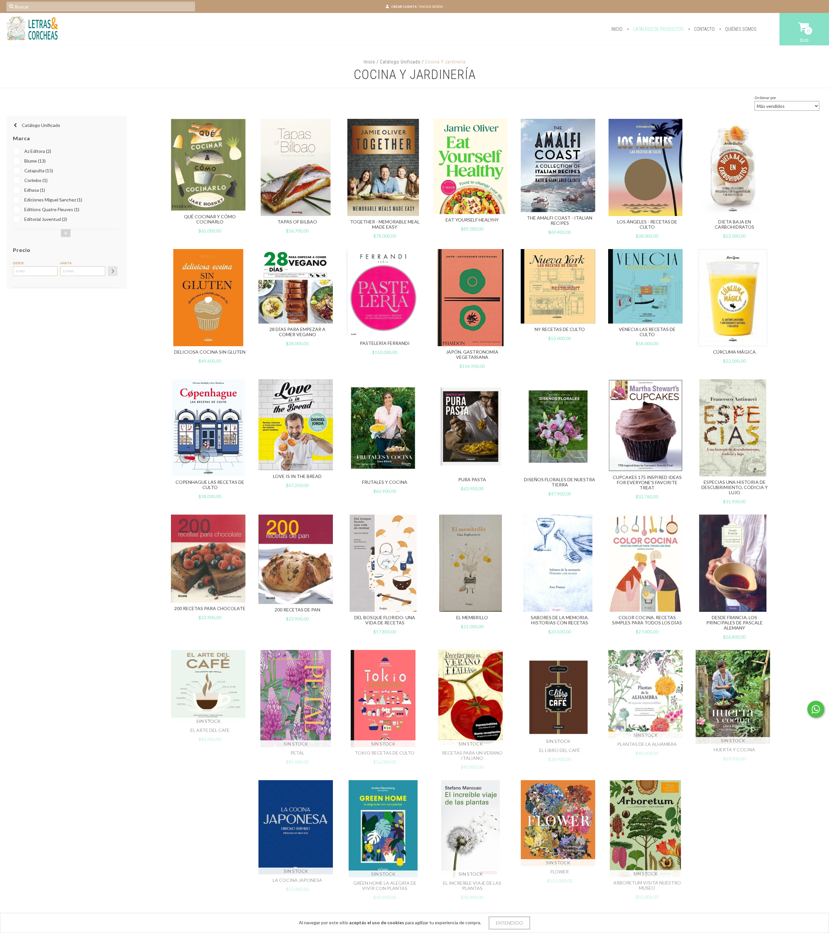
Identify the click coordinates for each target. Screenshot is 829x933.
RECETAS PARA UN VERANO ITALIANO (472, 755)
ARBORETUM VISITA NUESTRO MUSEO (647, 885)
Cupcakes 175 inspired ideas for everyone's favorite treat (647, 482)
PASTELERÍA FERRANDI (385, 343)
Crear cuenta (404, 6)
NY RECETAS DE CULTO (560, 329)
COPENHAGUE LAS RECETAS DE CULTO (210, 484)
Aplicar (113, 271)
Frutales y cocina (384, 482)
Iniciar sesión (431, 6)
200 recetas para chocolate (209, 608)
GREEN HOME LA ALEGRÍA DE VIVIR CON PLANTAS (384, 885)
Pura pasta (472, 479)
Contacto (704, 29)
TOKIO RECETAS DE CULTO (384, 753)
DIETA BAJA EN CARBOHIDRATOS (734, 224)
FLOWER (560, 871)
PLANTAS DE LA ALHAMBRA (647, 744)
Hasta (66, 263)
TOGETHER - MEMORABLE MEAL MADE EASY (385, 224)
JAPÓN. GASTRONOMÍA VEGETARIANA (472, 354)
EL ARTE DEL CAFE (210, 730)
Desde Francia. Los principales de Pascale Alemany (734, 623)
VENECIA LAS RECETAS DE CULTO (647, 331)
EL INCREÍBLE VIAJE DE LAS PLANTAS (472, 885)
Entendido (509, 923)
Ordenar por (765, 97)
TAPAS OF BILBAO (297, 221)
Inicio (616, 29)
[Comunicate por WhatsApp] (815, 709)
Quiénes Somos (740, 29)
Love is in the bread (297, 476)
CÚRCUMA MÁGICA (734, 352)
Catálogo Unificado (400, 61)
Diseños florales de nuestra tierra (559, 482)
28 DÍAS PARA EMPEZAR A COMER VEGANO (297, 331)
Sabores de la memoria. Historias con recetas (560, 620)
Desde (18, 263)
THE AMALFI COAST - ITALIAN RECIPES (559, 220)
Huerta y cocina (734, 749)
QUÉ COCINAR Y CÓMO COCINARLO (210, 219)
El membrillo (472, 617)
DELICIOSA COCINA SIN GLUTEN (209, 352)
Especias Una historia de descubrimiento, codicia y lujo (734, 487)
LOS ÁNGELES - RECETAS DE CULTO (647, 224)
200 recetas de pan (297, 609)
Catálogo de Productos (658, 29)
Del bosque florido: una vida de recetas (384, 620)
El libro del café (559, 750)
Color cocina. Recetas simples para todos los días (647, 620)
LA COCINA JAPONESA (297, 880)
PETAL (297, 753)
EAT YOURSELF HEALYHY (472, 219)
